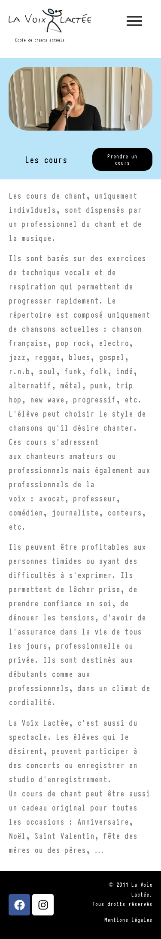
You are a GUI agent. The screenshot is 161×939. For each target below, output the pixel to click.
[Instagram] (43, 904)
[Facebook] (19, 904)
